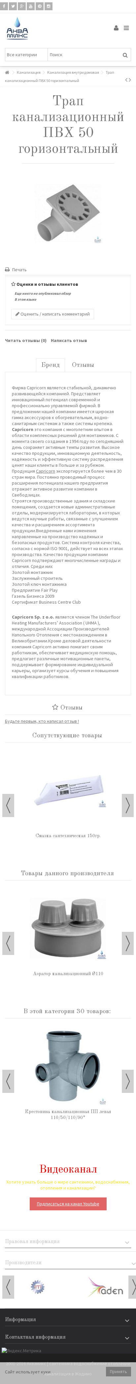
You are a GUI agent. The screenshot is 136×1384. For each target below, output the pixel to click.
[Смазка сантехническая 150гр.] (68, 790)
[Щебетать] (13, 6)
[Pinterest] (40, 6)
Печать (19, 270)
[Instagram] (48, 6)
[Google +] (22, 6)
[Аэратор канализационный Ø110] (68, 928)
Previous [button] (8, 805)
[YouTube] (31, 6)
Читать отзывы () (26, 340)
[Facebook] (4, 6)
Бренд (50, 365)
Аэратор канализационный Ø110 (68, 974)
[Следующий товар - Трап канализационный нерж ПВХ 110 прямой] (130, 80)
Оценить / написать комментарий (54, 314)
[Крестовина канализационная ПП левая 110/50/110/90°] (68, 1066)
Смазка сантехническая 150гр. (68, 836)
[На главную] (7, 72)
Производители (23, 1263)
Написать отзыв (69, 340)
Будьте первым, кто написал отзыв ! (42, 721)
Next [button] (128, 805)
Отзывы (83, 365)
